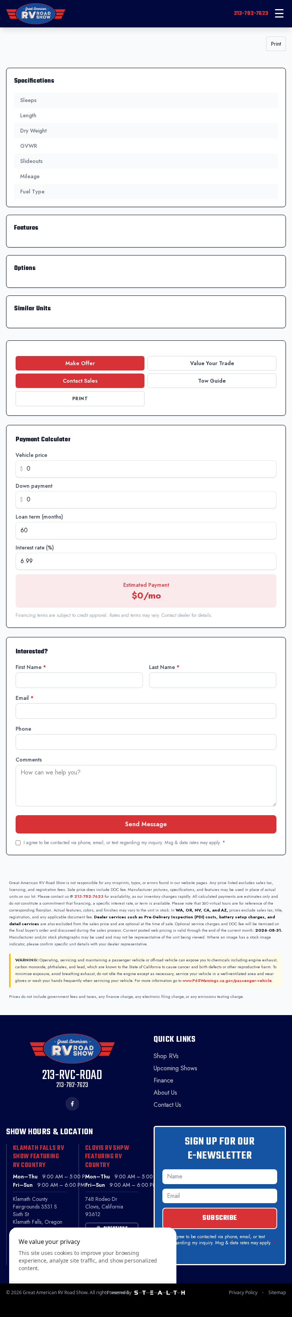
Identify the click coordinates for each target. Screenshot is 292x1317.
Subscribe (219, 1218)
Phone (23, 729)
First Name (31, 667)
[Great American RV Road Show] (35, 13)
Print (276, 44)
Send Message (146, 824)
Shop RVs (166, 1056)
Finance (163, 1080)
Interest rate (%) (35, 547)
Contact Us (167, 1104)
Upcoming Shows (175, 1068)
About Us (165, 1092)
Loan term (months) (39, 516)
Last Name (164, 667)
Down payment (34, 486)
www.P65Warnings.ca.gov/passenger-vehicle (227, 980)
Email (24, 698)
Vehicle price (31, 455)
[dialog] (92, 1268)
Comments (29, 759)
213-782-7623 (251, 13)
